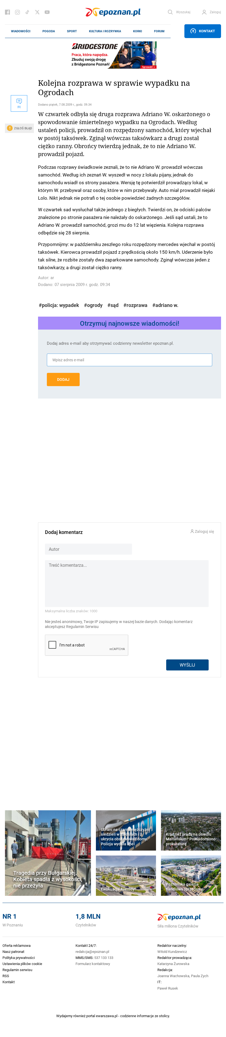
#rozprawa (135, 305)
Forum (159, 31)
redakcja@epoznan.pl (92, 951)
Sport (72, 31)
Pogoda (48, 31)
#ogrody (93, 305)
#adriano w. (165, 305)
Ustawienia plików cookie (22, 963)
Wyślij (187, 665)
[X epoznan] (37, 12)
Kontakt (207, 31)
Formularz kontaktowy (93, 963)
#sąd (113, 305)
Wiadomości (20, 31)
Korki (137, 31)
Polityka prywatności (18, 957)
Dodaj (63, 379)
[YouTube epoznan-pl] (47, 12)
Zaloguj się (204, 531)
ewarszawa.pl (106, 1016)
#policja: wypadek (59, 305)
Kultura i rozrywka (105, 31)
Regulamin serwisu (17, 969)
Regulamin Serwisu (82, 626)
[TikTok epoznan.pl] (27, 12)
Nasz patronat (13, 951)
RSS (5, 976)
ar (52, 277)
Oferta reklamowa (16, 945)
